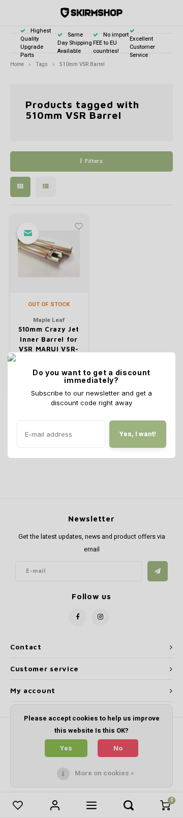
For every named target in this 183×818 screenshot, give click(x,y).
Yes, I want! (137, 434)
